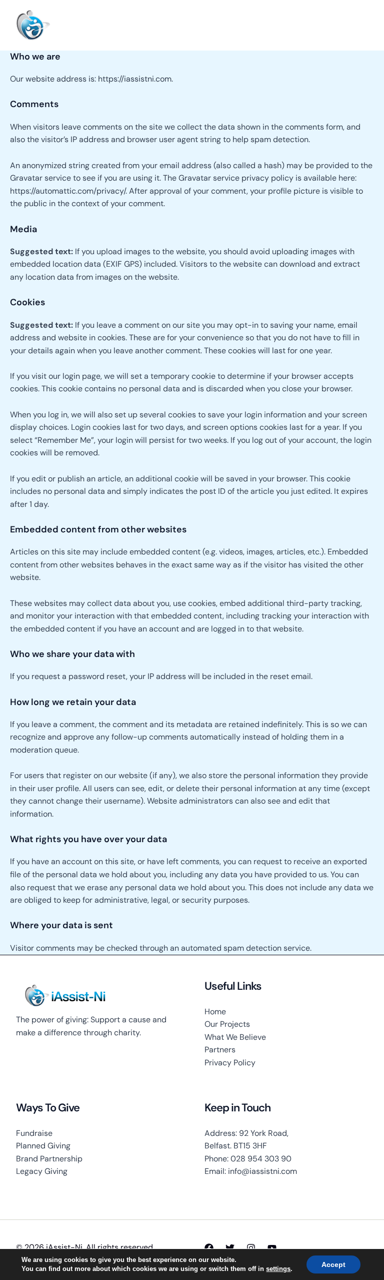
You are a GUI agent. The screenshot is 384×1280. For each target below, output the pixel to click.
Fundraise (34, 1133)
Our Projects (227, 1024)
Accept (334, 1264)
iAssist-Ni (81, 25)
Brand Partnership (49, 1158)
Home (215, 1011)
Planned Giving (43, 1145)
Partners (220, 1049)
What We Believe (235, 1037)
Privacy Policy (230, 1062)
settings (278, 1268)
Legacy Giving (42, 1171)
